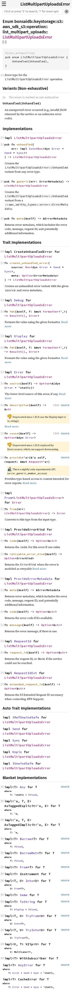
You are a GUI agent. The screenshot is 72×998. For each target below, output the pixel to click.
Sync (20, 153)
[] (4, 42)
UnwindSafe (23, 763)
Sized (33, 794)
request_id (18, 652)
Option (27, 275)
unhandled (24, 144)
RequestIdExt (25, 673)
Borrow (25, 839)
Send (7, 153)
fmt (12, 311)
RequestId (22, 641)
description (19, 405)
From (8, 498)
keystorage (44, 21)
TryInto (32, 930)
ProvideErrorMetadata (33, 579)
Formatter (51, 311)
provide (16, 457)
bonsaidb (23, 21)
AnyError (25, 965)
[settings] (66, 11)
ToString (27, 902)
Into (32, 148)
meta (20, 218)
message (16, 625)
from (13, 509)
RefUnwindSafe (26, 717)
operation (36, 26)
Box (40, 148)
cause (14, 433)
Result (15, 315)
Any (23, 787)
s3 (59, 21)
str (8, 409)
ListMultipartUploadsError (45, 4)
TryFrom (32, 916)
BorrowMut (28, 853)
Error (56, 148)
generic (23, 181)
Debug (19, 300)
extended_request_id (26, 684)
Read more (12, 426)
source (15, 383)
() (23, 315)
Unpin (17, 752)
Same (23, 895)
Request (35, 461)
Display (20, 336)
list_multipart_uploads (24, 32)
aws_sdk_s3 (14, 26)
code (13, 611)
